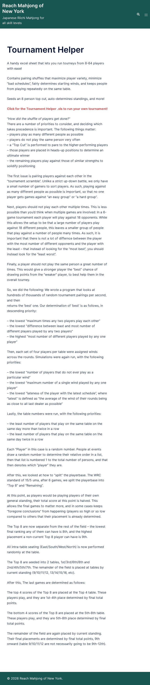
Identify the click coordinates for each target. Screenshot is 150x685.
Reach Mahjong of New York (23, 8)
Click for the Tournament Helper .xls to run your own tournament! (57, 109)
